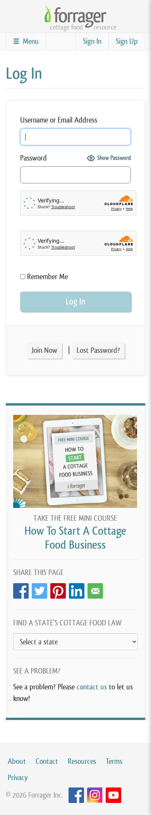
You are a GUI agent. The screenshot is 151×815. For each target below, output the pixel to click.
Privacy (17, 777)
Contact (47, 761)
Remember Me (46, 276)
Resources (82, 761)
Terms (114, 761)
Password (33, 158)
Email (95, 589)
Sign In (92, 41)
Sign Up (127, 41)
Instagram (95, 795)
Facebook (21, 589)
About (17, 761)
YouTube (113, 795)
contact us (92, 687)
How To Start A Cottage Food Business (75, 537)
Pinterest (58, 589)
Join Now (44, 350)
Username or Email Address (58, 120)
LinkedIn (76, 589)
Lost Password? (98, 350)
